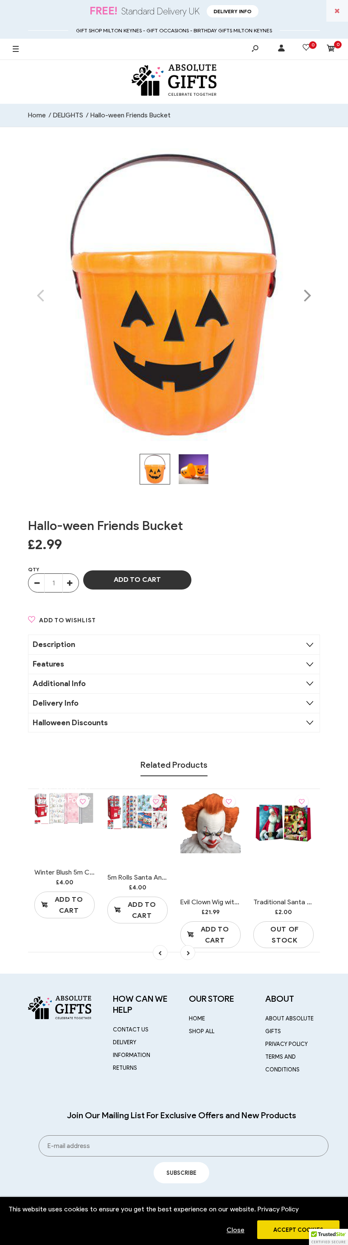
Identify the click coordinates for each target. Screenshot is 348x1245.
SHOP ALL (201, 1031)
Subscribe (181, 1173)
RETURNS (125, 1068)
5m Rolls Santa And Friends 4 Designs (163, 877)
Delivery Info (232, 11)
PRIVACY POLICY (286, 1044)
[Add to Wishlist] (82, 801)
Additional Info (59, 683)
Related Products (174, 765)
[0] (331, 49)
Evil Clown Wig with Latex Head (227, 902)
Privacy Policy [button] (278, 1209)
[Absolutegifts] (174, 81)
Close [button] (235, 1230)
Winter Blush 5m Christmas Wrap (84, 872)
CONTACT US (131, 1029)
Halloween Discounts (70, 722)
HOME (197, 1018)
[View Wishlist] (306, 49)
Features (48, 664)
